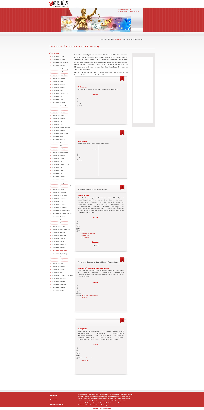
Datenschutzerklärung (57, 404)
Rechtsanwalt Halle (57, 136)
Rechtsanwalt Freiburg (58, 130)
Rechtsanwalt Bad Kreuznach (60, 72)
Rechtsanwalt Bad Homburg (60, 69)
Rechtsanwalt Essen (57, 124)
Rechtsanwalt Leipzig (58, 183)
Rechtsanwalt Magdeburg (59, 198)
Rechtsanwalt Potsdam (58, 247)
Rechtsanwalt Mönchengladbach (60, 210)
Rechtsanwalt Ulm (57, 272)
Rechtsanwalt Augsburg (58, 66)
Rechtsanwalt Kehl (57, 161)
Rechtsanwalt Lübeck (58, 189)
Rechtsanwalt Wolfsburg (59, 281)
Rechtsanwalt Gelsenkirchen (60, 133)
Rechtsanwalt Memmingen (59, 207)
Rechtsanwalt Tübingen (58, 269)
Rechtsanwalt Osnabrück (59, 235)
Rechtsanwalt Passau (58, 241)
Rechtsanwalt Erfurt (57, 121)
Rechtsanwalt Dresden (58, 112)
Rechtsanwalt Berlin (57, 81)
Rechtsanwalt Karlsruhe (58, 155)
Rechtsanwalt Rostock (58, 257)
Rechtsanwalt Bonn (57, 90)
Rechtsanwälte (55, 53)
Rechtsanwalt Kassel (58, 158)
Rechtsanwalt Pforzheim (59, 244)
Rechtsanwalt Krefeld (58, 180)
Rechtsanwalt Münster (58, 220)
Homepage (118, 39)
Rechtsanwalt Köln (57, 173)
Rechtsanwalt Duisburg (58, 118)
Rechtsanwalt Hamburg (58, 140)
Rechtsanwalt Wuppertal (59, 284)
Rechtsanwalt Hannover (58, 143)
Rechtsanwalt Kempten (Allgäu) (60, 164)
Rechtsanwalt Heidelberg (59, 146)
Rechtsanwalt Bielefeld (58, 84)
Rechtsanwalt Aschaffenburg (60, 62)
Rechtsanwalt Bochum (58, 87)
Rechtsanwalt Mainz (57, 201)
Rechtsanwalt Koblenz (58, 170)
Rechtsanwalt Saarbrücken (59, 260)
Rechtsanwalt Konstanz (58, 177)
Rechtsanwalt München (58, 217)
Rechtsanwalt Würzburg (58, 287)
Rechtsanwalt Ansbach (58, 59)
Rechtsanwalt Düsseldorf (59, 115)
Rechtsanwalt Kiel (57, 167)
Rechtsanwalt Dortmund (58, 109)
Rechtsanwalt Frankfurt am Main (60, 127)
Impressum (53, 400)
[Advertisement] (113, 105)
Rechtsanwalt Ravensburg (59, 251)
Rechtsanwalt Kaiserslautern (60, 152)
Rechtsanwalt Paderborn (59, 238)
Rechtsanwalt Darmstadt (59, 106)
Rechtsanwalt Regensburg (59, 254)
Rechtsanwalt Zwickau (58, 291)
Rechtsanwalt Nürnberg (58, 223)
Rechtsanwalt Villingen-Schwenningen (60, 275)
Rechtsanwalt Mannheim (59, 204)
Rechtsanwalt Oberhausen (59, 226)
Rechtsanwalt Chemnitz (58, 103)
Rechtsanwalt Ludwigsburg (59, 192)
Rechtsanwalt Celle (57, 99)
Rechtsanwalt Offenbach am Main (60, 229)
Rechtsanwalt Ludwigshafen (60, 195)
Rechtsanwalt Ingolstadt (58, 149)
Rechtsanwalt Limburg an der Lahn (60, 186)
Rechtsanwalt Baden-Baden (60, 75)
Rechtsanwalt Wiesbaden (59, 278)
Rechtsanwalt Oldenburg (59, 232)
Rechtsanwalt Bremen (58, 96)
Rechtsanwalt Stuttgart (58, 266)
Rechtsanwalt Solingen (58, 263)
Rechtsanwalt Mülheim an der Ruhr (60, 214)
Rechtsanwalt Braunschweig (60, 93)
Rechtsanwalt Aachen (58, 56)
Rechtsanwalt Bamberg (58, 78)
